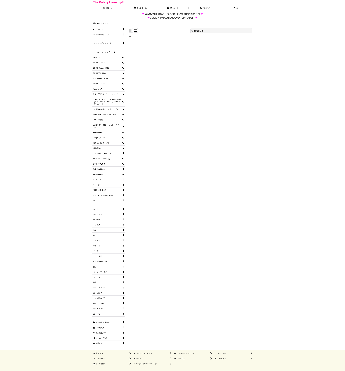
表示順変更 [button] (198, 31)
